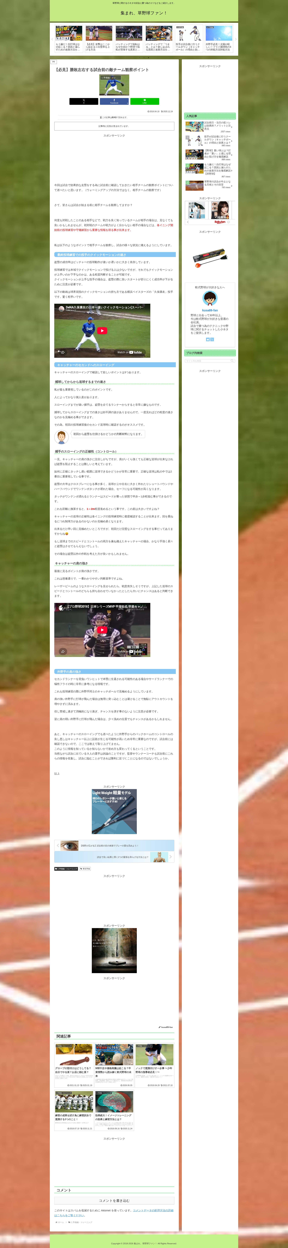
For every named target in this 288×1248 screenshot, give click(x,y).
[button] (232, 360)
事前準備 (86, 869)
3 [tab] (148, 57)
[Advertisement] (114, 159)
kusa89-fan (210, 310)
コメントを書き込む (114, 1201)
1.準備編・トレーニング (67, 869)
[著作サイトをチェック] (208, 339)
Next (235, 39)
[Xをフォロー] (212, 339)
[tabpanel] (69, 39)
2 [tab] (144, 57)
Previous (52, 39)
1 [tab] (139, 57)
